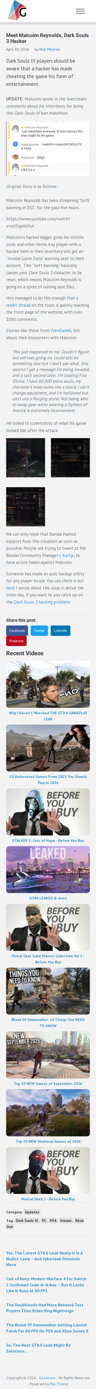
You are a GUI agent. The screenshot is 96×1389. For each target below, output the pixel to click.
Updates (32, 1212)
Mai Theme (59, 1384)
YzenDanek (61, 330)
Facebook (17, 630)
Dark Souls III (27, 1220)
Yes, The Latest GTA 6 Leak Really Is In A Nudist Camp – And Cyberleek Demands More (44, 1258)
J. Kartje (66, 555)
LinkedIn (60, 630)
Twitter (39, 630)
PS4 (53, 1220)
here (10, 588)
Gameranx (47, 1377)
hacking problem (42, 602)
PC (44, 1220)
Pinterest (16, 641)
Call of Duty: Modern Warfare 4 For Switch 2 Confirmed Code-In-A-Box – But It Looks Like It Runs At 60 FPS (46, 1284)
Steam (65, 1220)
